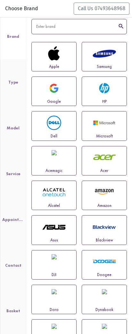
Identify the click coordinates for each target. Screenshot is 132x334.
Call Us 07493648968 (101, 8)
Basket (13, 311)
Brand (13, 36)
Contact (13, 265)
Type (13, 82)
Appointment (13, 219)
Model (13, 128)
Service (13, 173)
